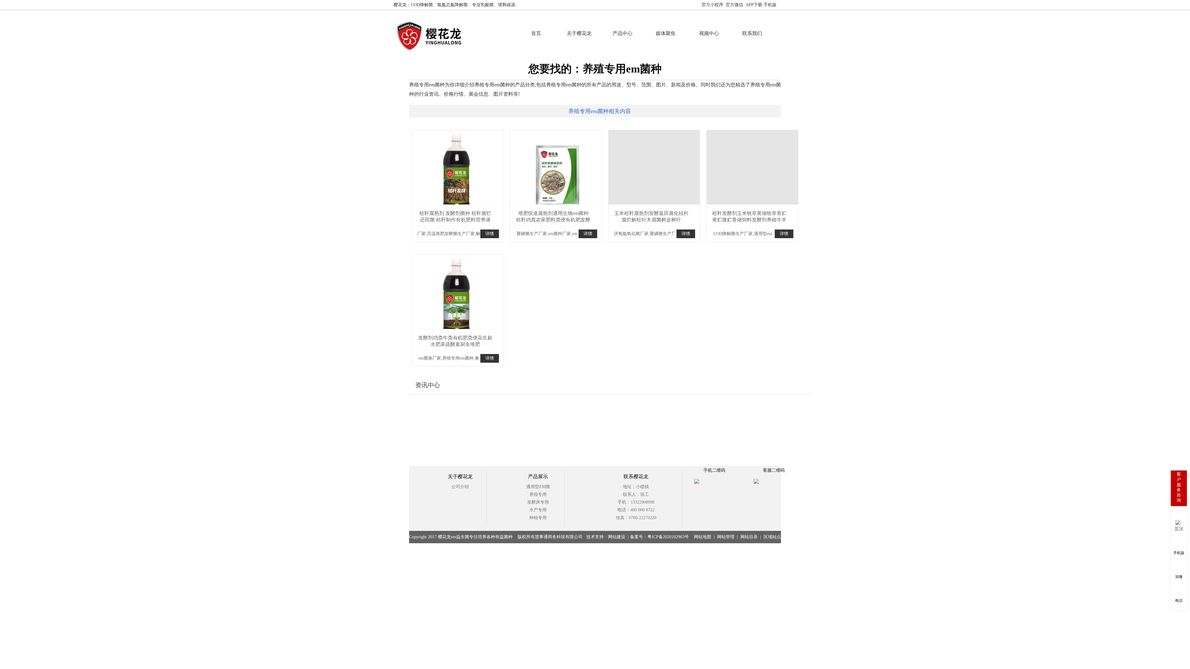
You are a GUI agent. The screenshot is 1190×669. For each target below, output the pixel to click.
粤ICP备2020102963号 (668, 537)
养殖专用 (538, 494)
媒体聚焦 (666, 33)
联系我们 (752, 33)
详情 (489, 233)
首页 (536, 33)
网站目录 (749, 537)
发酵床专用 (538, 502)
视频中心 (709, 33)
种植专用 (538, 517)
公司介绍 (460, 486)
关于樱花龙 (579, 33)
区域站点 (772, 537)
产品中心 (622, 33)
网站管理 (725, 537)
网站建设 (616, 537)
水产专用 (538, 510)
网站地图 (787, 4)
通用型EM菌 (538, 486)
